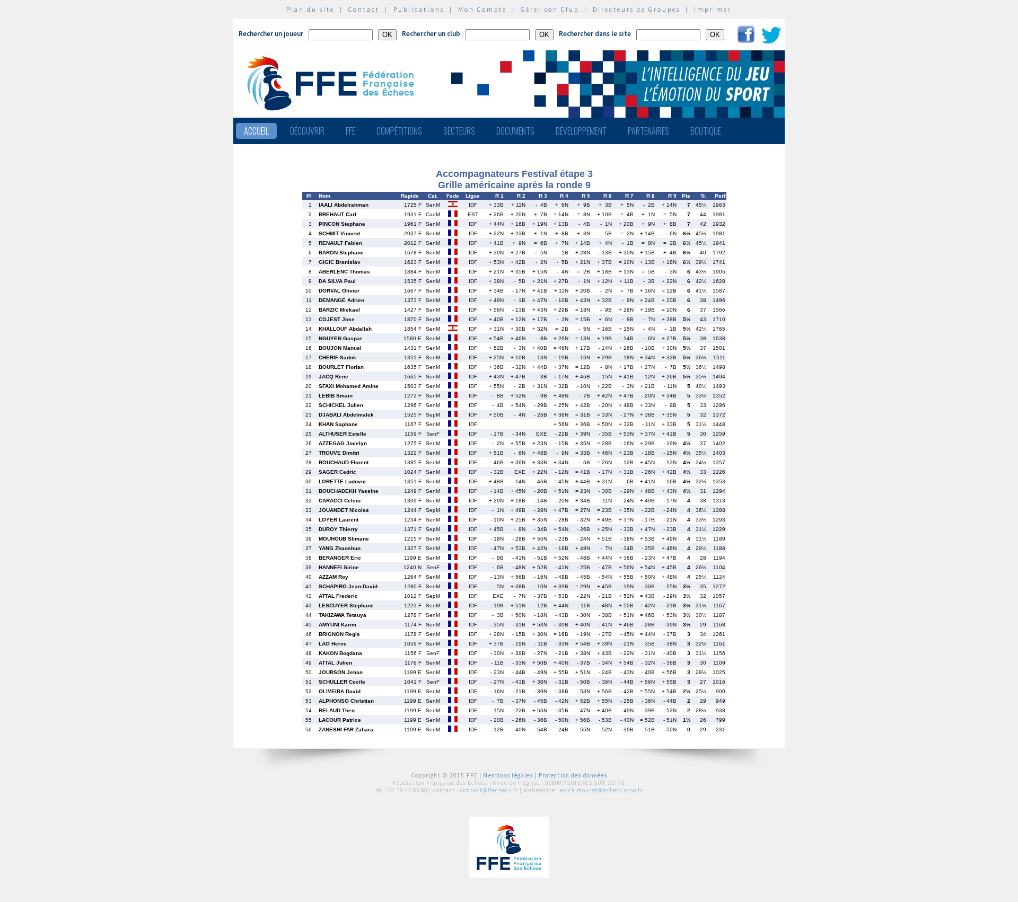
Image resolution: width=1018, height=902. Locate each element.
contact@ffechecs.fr (489, 790)
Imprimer (713, 9)
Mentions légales (508, 775)
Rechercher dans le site (595, 33)
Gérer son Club (550, 9)
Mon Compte (482, 9)
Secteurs (459, 131)
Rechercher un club (431, 33)
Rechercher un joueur (271, 33)
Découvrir (307, 131)
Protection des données (573, 775)
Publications (418, 9)
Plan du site (310, 9)
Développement (581, 131)
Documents (515, 131)
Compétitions (399, 131)
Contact (364, 9)
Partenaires (648, 131)
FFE (350, 131)
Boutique (705, 131)
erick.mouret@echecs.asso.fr (601, 790)
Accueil (256, 131)
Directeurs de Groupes (636, 9)
